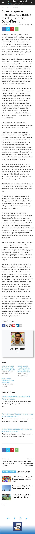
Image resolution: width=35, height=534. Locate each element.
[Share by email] (20, 325)
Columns (15, 7)
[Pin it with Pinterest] (13, 325)
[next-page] (6, 504)
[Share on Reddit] (10, 325)
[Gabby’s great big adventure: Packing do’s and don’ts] (6, 488)
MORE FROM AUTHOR (23, 472)
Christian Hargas (8, 24)
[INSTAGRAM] (20, 518)
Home (3, 7)
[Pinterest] (12, 29)
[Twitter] (8, 29)
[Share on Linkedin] (17, 325)
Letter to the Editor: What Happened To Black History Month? (8, 368)
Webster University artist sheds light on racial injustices (9, 463)
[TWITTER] (26, 518)
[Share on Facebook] (3, 325)
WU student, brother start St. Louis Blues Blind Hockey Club (25, 463)
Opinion (9, 7)
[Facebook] (4, 29)
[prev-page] (3, 504)
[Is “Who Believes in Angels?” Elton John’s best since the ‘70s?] (6, 479)
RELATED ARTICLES (9, 472)
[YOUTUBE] (8, 518)
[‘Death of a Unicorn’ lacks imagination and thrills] (6, 497)
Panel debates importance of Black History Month (8, 380)
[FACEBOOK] (14, 518)
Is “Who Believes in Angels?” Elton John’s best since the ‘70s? (22, 479)
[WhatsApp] (16, 29)
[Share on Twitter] (6, 325)
